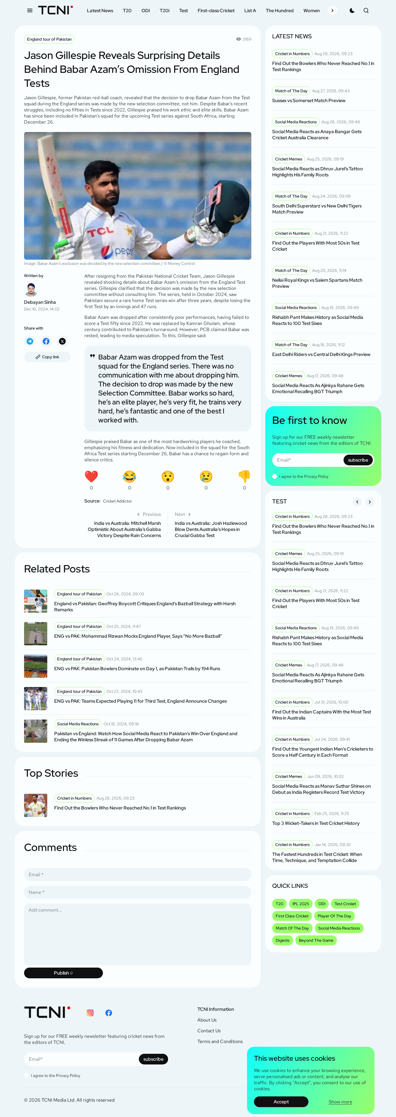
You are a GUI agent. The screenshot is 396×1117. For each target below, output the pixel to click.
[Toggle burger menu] (30, 10)
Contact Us (209, 1031)
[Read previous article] (122, 524)
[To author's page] (47, 292)
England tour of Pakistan (49, 39)
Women (312, 11)
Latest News (100, 11)
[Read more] (137, 601)
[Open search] (366, 10)
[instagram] (90, 1013)
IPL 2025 (301, 903)
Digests (283, 940)
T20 (127, 11)
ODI (145, 11)
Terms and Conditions (220, 1041)
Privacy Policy (316, 476)
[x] (62, 341)
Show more (340, 1102)
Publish (61, 973)
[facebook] (46, 341)
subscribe (358, 460)
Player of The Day (334, 916)
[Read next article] (213, 524)
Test (183, 11)
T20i (164, 11)
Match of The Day (292, 928)
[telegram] (30, 341)
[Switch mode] (352, 10)
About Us (207, 1020)
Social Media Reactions (339, 928)
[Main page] (55, 11)
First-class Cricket (216, 11)
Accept (281, 1102)
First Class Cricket (292, 916)
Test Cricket (345, 903)
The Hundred (280, 11)
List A (250, 11)
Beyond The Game (316, 940)
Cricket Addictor (117, 501)
